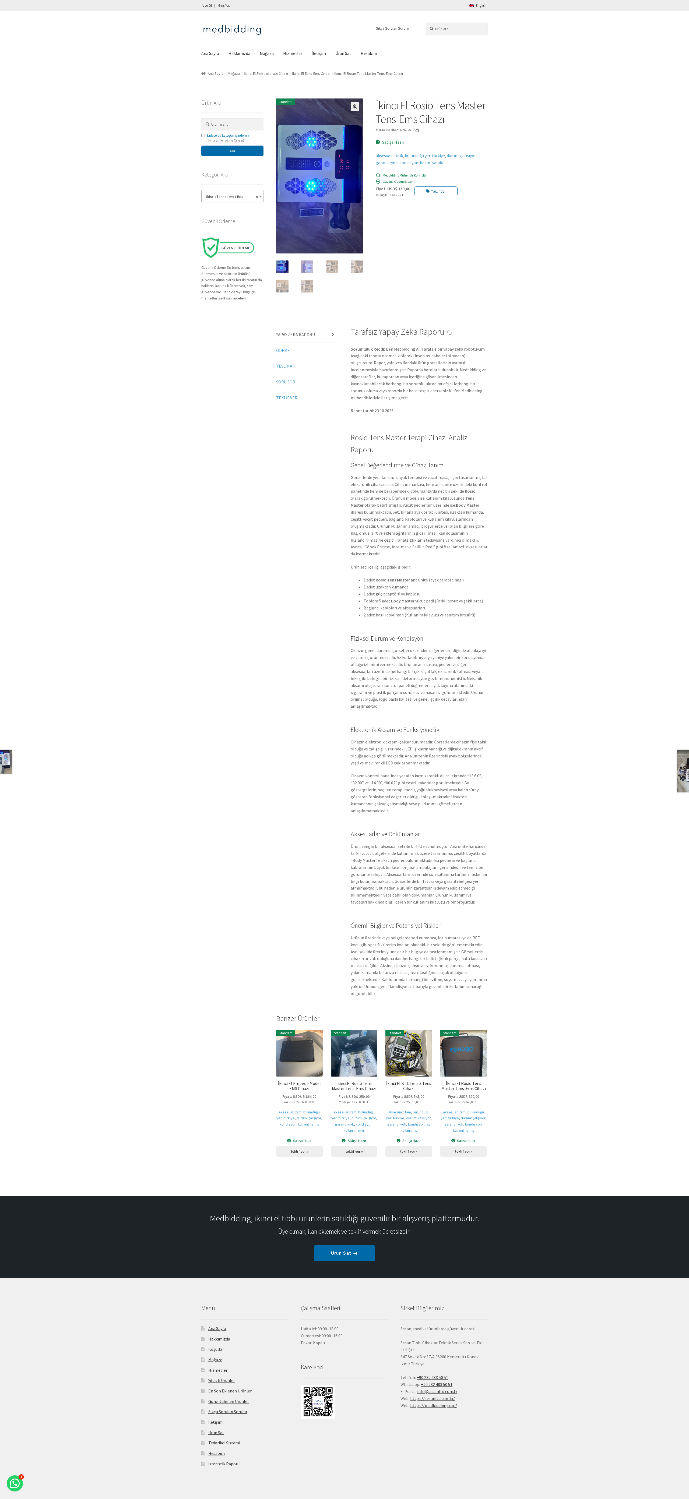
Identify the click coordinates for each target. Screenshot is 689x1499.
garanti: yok (387, 162)
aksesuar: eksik (389, 155)
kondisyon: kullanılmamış (299, 1124)
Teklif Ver (438, 191)
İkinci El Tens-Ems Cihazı (311, 73)
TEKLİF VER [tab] (286, 397)
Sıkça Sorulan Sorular (393, 28)
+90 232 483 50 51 (436, 1384)
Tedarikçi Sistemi (224, 1442)
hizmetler (209, 298)
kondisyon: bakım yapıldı (421, 162)
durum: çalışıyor (461, 155)
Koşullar (216, 1349)
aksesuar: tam (290, 1112)
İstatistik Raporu (224, 1463)
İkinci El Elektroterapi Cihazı (266, 73)
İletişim (319, 53)
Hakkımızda (239, 53)
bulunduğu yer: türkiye (425, 155)
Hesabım (369, 53)
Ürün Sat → (344, 1253)
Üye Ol (207, 5)
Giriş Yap (224, 5)
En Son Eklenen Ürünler (230, 1391)
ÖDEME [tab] (283, 350)
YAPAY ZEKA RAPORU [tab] (295, 334)
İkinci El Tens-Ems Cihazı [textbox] (231, 196)
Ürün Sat (343, 53)
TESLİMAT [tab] (285, 366)
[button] (355, 106)
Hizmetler (292, 53)
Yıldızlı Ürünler (221, 1380)
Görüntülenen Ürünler (228, 1401)
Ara (232, 151)
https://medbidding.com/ (433, 1405)
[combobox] (232, 196)
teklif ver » (299, 1151)
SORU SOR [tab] (285, 382)
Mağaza (267, 53)
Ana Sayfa (210, 53)
